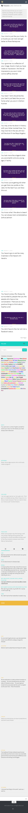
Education (3, 646)
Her (17, 373)
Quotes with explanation (10, 383)
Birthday (11, 362)
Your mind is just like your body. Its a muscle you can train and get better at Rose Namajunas (14, 38)
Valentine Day (12, 388)
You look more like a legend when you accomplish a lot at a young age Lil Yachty (13, 158)
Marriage (3, 379)
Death (2, 425)
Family (3, 370)
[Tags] (22, 549)
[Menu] (26, 2)
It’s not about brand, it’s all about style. (10, 561)
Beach (2, 360)
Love (2, 553)
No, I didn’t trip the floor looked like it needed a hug (13, 595)
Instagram (20, 375)
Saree (2, 559)
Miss (7, 379)
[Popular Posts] (14, 549)
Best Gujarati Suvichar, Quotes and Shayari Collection (14, 587)
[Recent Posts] (5, 549)
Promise (14, 381)
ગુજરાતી (5, 358)
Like (2, 33)
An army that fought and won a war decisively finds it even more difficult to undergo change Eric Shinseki (13, 639)
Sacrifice (3, 384)
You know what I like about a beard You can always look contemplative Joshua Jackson (14, 215)
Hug (22, 373)
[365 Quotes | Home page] (2, 2)
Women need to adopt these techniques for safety (13, 648)
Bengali (3, 565)
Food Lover (4, 531)
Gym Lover (3, 494)
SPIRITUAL (3, 386)
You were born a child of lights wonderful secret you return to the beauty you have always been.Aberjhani (12, 428)
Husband (3, 375)
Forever (3, 716)
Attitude (25, 358)
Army (2, 636)
